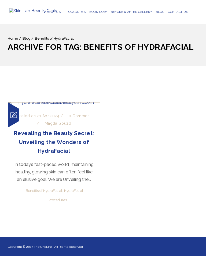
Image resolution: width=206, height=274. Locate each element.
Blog (160, 12)
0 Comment (79, 116)
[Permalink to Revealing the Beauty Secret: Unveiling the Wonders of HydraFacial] (54, 102)
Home (13, 38)
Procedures (75, 12)
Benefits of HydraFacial (54, 38)
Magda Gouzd (58, 123)
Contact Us (178, 12)
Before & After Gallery (131, 12)
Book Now (98, 12)
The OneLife (43, 247)
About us (52, 12)
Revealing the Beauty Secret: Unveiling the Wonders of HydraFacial (54, 142)
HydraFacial (73, 191)
